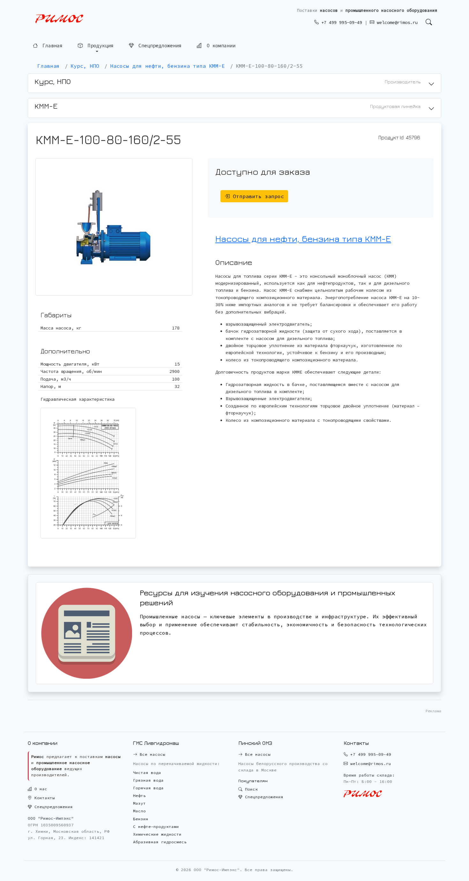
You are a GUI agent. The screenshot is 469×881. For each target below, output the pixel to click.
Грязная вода (148, 780)
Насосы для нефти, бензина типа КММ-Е (303, 238)
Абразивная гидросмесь (160, 841)
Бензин (140, 818)
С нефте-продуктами (156, 826)
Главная (51, 46)
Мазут (139, 803)
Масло (139, 810)
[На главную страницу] (59, 19)
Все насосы (151, 754)
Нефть (139, 795)
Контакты (43, 797)
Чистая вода (147, 772)
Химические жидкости (157, 834)
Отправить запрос (257, 196)
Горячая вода (148, 787)
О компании (219, 46)
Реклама (433, 710)
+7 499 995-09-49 (340, 22)
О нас (39, 788)
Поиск (250, 789)
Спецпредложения (159, 46)
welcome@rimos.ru (396, 22)
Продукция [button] (99, 46)
